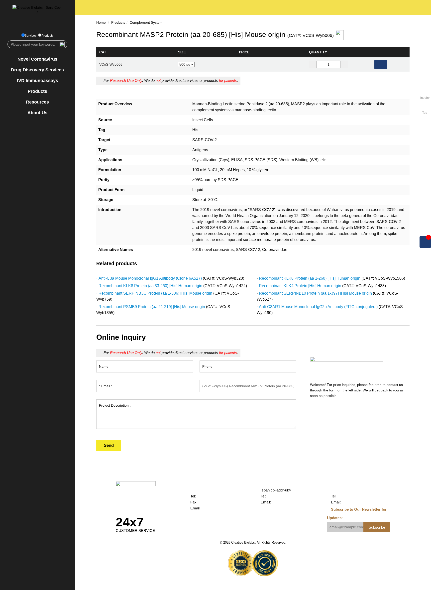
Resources (37, 102)
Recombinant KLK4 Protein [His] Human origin (300, 286)
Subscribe (377, 527)
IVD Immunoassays (37, 80)
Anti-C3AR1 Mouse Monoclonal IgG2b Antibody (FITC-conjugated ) (318, 307)
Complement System (146, 22)
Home (101, 22)
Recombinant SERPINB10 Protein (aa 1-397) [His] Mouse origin (315, 293)
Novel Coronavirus (37, 59)
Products (47, 35)
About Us (37, 112)
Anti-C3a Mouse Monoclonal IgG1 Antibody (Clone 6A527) (150, 278)
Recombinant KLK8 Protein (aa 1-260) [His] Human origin (309, 278)
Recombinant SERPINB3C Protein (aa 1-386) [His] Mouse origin (155, 293)
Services (30, 35)
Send (109, 445)
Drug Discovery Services (37, 69)
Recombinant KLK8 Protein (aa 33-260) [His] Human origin (150, 286)
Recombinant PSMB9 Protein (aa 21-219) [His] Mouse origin (152, 307)
